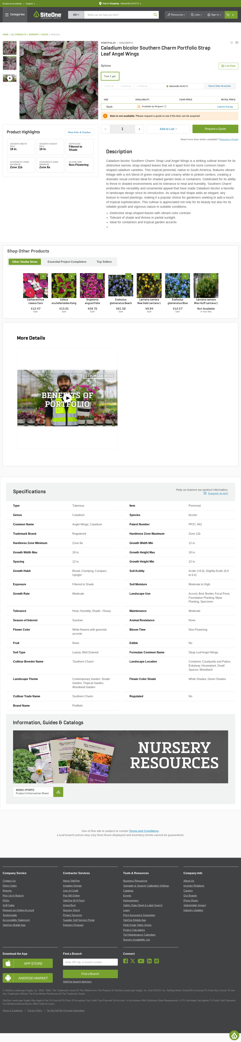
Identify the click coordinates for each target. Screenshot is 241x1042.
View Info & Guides (79, 132)
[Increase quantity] (139, 129)
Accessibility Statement (16, 920)
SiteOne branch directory (77, 981)
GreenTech (69, 905)
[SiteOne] (47, 18)
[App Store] (30, 963)
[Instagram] (157, 962)
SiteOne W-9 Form (74, 900)
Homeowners (131, 900)
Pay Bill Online (71, 895)
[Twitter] (133, 962)
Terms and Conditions (144, 831)
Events (127, 895)
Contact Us (9, 880)
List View (230, 66)
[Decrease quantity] (105, 129)
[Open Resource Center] (234, 1035)
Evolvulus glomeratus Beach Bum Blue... (121, 301)
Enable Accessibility (12, 3)
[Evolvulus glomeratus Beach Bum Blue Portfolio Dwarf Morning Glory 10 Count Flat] (120, 285)
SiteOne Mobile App (14, 925)
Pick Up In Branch (13, 895)
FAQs (6, 900)
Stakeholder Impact (194, 905)
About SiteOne (71, 880)
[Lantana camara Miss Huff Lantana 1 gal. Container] (206, 285)
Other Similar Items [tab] (24, 261)
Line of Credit (70, 890)
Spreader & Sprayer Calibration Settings (146, 885)
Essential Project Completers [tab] (67, 261)
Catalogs (128, 890)
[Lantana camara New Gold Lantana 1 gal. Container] (149, 285)
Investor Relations (193, 885)
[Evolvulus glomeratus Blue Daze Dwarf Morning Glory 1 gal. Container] (177, 285)
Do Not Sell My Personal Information (66, 1010)
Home (5, 34)
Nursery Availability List (136, 939)
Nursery (34, 34)
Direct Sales (10, 885)
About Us (188, 880)
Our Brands (190, 895)
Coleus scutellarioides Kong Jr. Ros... (64, 301)
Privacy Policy (35, 1010)
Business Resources (135, 880)
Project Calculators (134, 930)
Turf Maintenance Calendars (139, 934)
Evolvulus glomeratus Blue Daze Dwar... (178, 301)
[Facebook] (126, 962)
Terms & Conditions (13, 1010)
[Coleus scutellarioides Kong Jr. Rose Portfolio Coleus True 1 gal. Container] (64, 285)
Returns (7, 890)
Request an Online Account (18, 910)
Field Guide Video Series (137, 925)
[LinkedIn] (150, 962)
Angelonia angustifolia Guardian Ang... (92, 301)
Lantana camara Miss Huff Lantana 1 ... (206, 301)
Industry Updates (193, 910)
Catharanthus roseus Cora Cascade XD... (35, 301)
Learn (126, 910)
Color (44, 34)
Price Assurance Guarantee (139, 915)
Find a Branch (72, 953)
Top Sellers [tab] (104, 261)
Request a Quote (215, 128)
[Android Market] (30, 978)
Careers (188, 890)
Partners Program (73, 925)
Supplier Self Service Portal (78, 920)
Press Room (190, 900)
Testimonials (10, 915)
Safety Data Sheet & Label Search (142, 905)
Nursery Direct (71, 910)
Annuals (55, 34)
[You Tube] (142, 962)
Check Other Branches (219, 86)
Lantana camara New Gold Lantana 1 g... (149, 301)
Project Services (72, 915)
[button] (30, 3)
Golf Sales (9, 905)
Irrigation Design (72, 885)
